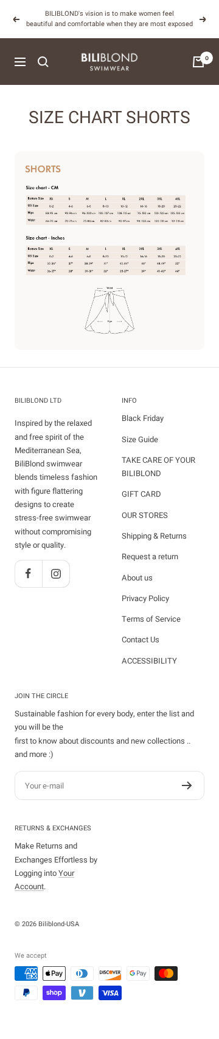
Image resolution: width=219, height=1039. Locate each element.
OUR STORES (145, 515)
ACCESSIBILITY (149, 661)
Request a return (150, 556)
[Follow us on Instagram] (55, 573)
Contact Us (140, 639)
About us (137, 578)
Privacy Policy (145, 598)
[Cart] (198, 61)
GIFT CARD (141, 494)
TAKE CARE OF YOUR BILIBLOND (158, 467)
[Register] (187, 785)
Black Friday (143, 418)
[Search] (43, 61)
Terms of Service (151, 619)
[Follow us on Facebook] (28, 573)
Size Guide (140, 439)
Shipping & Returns (154, 536)
